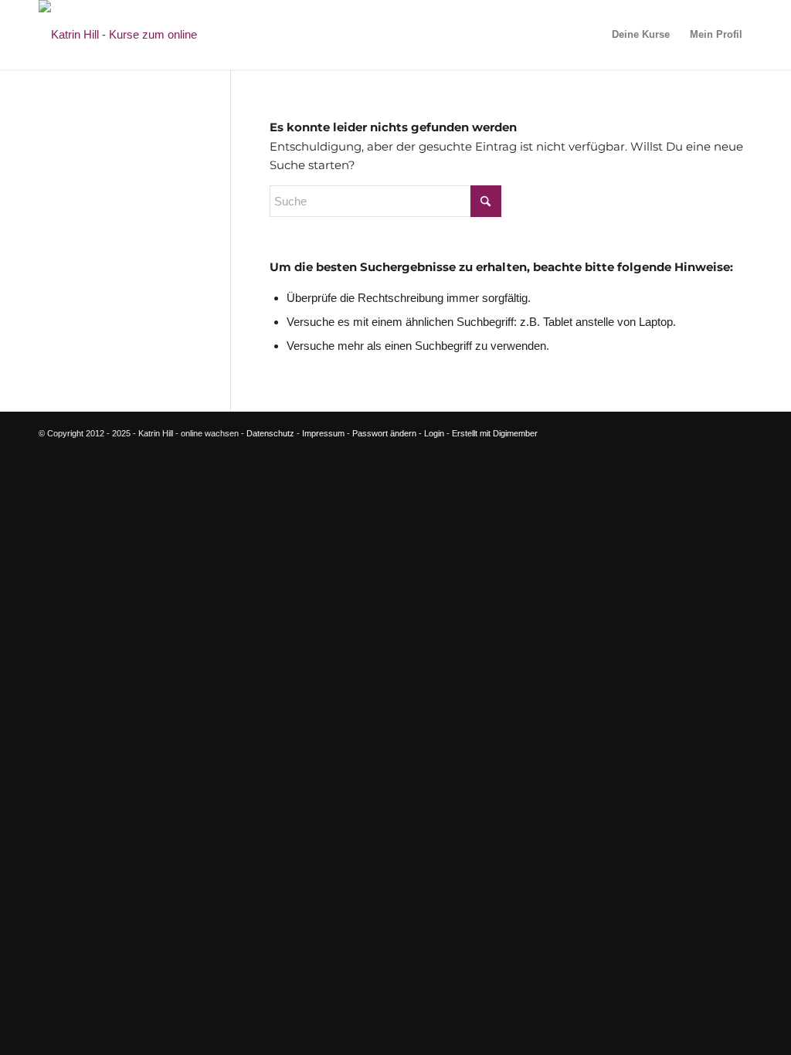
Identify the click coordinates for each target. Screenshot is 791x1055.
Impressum (323, 433)
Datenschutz (270, 433)
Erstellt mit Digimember (495, 433)
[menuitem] (641, 35)
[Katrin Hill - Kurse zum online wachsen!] (143, 35)
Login (434, 433)
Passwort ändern (384, 433)
